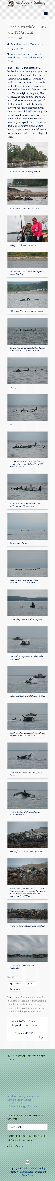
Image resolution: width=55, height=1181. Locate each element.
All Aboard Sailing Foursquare (27, 1162)
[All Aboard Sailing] (27, 4)
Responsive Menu (46, 13)
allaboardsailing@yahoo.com (28, 44)
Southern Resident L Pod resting (25, 1004)
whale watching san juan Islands (25, 1011)
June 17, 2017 (17, 49)
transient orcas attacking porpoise (26, 1008)
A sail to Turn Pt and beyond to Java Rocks (22, 1023)
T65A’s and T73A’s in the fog (30, 1035)
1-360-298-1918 (14, 1103)
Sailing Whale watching (34, 1000)
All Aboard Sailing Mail (32, 1162)
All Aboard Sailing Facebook (23, 1162)
